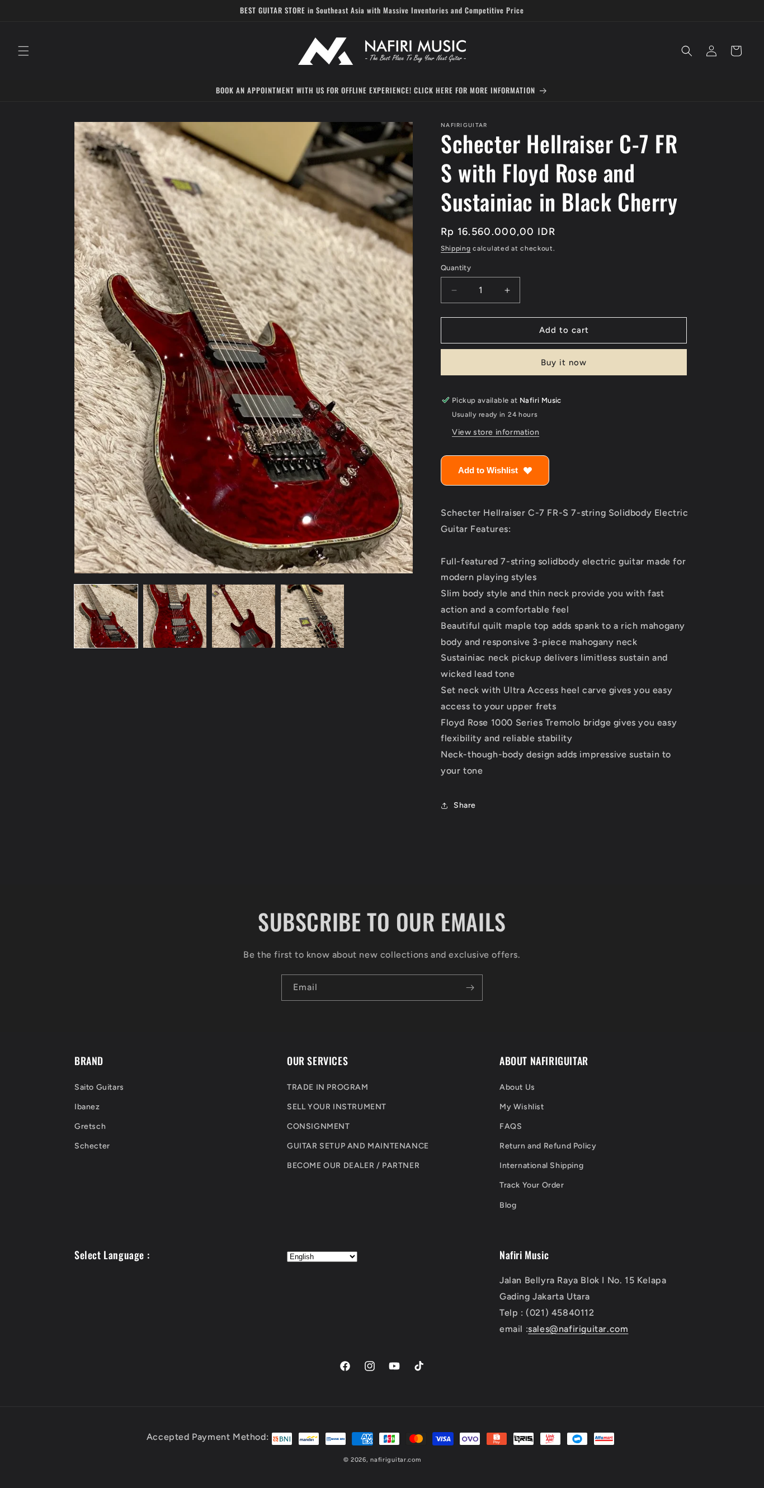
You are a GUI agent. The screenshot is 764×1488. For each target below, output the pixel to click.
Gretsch (90, 1126)
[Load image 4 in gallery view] (312, 616)
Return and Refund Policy (547, 1146)
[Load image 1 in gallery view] (106, 616)
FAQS (510, 1126)
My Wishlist (521, 1107)
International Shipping (541, 1165)
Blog (507, 1205)
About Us (517, 1086)
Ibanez (87, 1107)
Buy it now (564, 362)
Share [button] (465, 806)
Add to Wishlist (488, 470)
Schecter (92, 1146)
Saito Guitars (99, 1086)
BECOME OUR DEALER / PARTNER (353, 1165)
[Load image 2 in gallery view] (174, 616)
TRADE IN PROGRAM (328, 1086)
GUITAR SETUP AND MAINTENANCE (358, 1146)
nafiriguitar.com (395, 1459)
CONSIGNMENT (318, 1126)
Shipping (456, 248)
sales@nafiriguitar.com (578, 1329)
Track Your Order (531, 1185)
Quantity (456, 268)
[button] (23, 51)
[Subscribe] (470, 987)
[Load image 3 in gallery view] (243, 616)
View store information (495, 432)
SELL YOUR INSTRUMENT (336, 1107)
